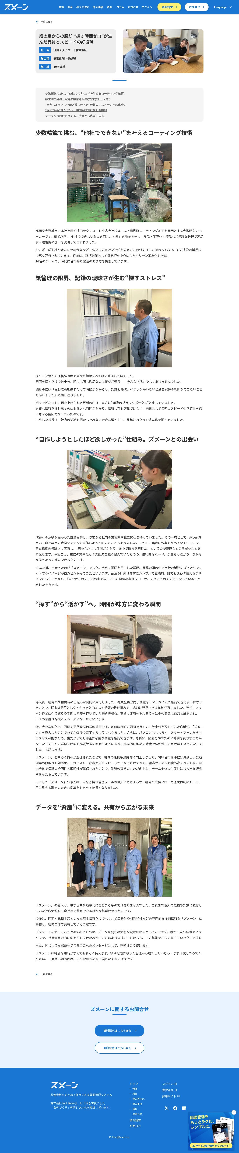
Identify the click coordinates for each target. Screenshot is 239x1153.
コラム (120, 7)
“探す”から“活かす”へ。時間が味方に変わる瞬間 (76, 110)
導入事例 (98, 7)
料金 (70, 7)
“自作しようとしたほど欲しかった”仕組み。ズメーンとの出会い (85, 104)
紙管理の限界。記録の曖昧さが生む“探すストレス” (77, 99)
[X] (166, 1108)
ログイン (147, 7)
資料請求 (135, 1120)
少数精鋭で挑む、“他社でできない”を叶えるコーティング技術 (84, 93)
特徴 (61, 7)
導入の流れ (82, 7)
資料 (109, 7)
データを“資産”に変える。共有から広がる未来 (74, 115)
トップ (134, 1084)
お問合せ (135, 1126)
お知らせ (133, 7)
